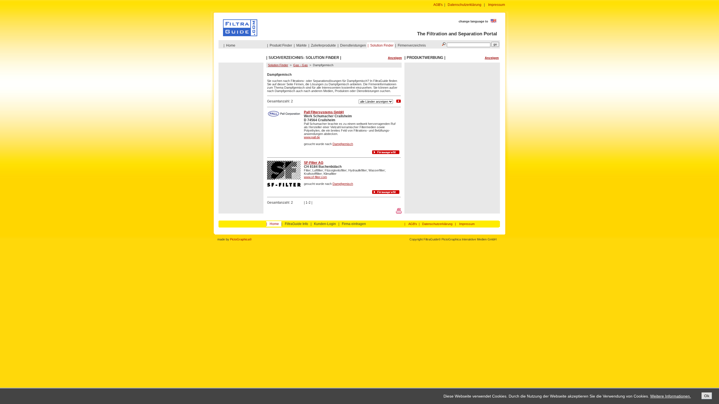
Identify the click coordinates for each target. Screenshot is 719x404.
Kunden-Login (325, 224)
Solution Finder (381, 45)
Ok (707, 396)
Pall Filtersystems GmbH (324, 112)
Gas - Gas (300, 65)
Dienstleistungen (353, 45)
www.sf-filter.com (315, 177)
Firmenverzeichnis (412, 45)
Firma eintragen (354, 224)
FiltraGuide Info (296, 224)
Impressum (496, 5)
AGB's (438, 5)
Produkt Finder (281, 45)
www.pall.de (312, 137)
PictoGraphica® (241, 239)
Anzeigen (395, 57)
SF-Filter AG (313, 163)
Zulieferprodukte (323, 45)
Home (230, 45)
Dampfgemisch (343, 144)
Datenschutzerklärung (464, 5)
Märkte (301, 45)
